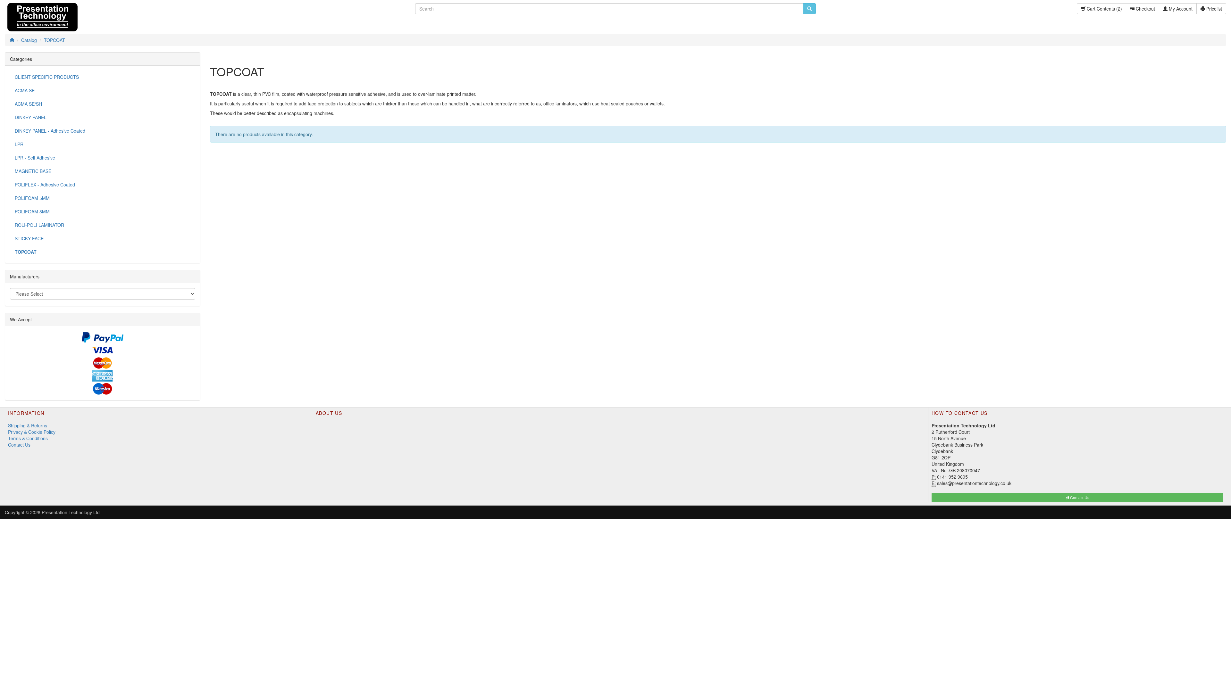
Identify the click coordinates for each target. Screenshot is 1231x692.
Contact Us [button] (1079, 497)
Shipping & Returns (27, 425)
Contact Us (19, 444)
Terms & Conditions (28, 438)
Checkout (1145, 8)
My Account (1180, 8)
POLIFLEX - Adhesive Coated (45, 184)
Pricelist (1213, 8)
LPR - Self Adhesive (35, 157)
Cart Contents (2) (1103, 8)
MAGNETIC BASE (33, 171)
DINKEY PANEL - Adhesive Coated (50, 131)
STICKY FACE (29, 238)
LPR (19, 144)
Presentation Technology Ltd (71, 512)
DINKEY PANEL (30, 117)
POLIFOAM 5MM (32, 198)
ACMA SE (25, 90)
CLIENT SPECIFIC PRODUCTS (47, 77)
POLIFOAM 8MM (32, 211)
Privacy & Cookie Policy (31, 432)
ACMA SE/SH (28, 104)
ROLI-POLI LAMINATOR (39, 225)
